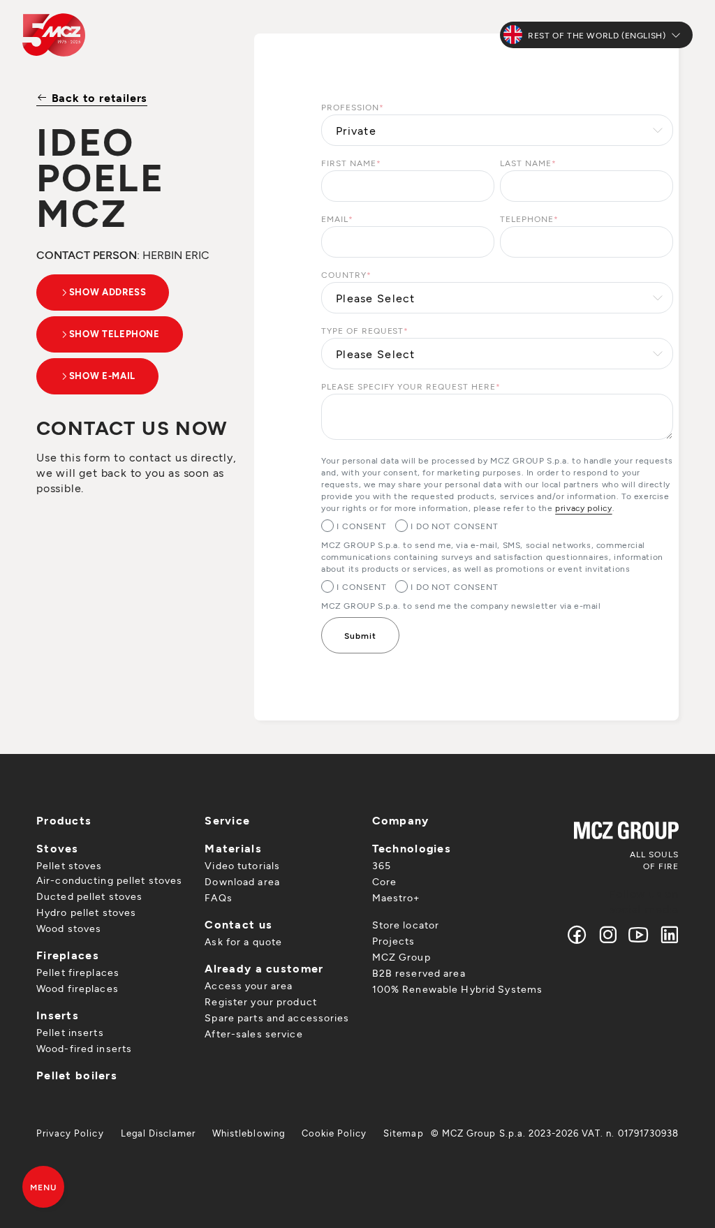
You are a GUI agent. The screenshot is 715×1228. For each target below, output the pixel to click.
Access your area (249, 985)
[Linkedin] (666, 934)
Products (63, 820)
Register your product (261, 1001)
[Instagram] (608, 934)
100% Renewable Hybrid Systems (457, 989)
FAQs (218, 897)
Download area (242, 881)
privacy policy (583, 507)
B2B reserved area (419, 973)
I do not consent (455, 526)
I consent (362, 526)
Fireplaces (67, 954)
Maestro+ (396, 897)
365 (381, 865)
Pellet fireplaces (77, 972)
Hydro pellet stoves (86, 912)
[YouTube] (639, 934)
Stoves (57, 848)
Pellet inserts (70, 1032)
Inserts (57, 1014)
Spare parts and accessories (277, 1017)
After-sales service (253, 1034)
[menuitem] (70, 1133)
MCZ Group (401, 957)
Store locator (406, 925)
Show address (108, 291)
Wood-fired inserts (84, 1048)
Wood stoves (68, 928)
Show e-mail (102, 375)
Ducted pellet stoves (89, 896)
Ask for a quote (243, 941)
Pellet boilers (76, 1074)
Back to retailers (97, 97)
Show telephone (114, 333)
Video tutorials (242, 865)
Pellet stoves (69, 865)
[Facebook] (577, 934)
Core (384, 881)
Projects (393, 941)
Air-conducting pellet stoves (109, 880)
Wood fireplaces (77, 988)
